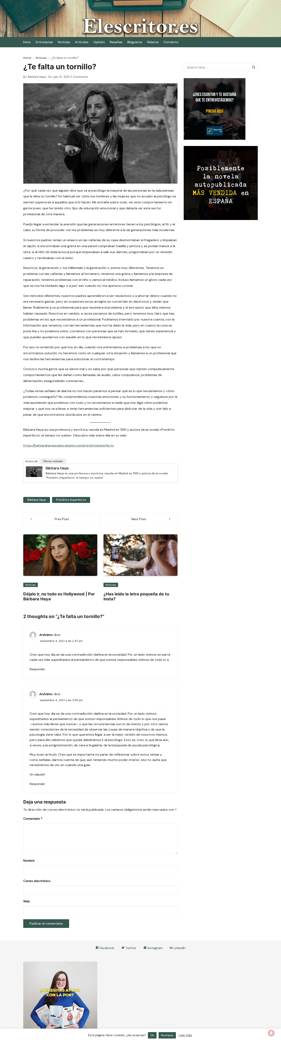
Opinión (99, 42)
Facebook (106, 948)
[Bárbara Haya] (34, 471)
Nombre (29, 861)
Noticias (64, 42)
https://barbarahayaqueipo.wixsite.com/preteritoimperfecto (68, 445)
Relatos (153, 42)
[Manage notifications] (271, 1033)
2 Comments (79, 77)
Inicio (27, 42)
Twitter (130, 948)
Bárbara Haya (37, 77)
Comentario (32, 819)
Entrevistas (44, 42)
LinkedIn (179, 948)
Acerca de (32, 461)
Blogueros (134, 42)
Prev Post (62, 519)
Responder (37, 669)
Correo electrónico (36, 881)
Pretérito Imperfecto (71, 500)
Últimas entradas (53, 461)
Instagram (155, 948)
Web (26, 901)
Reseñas (116, 42)
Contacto (171, 42)
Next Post (138, 519)
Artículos (81, 42)
